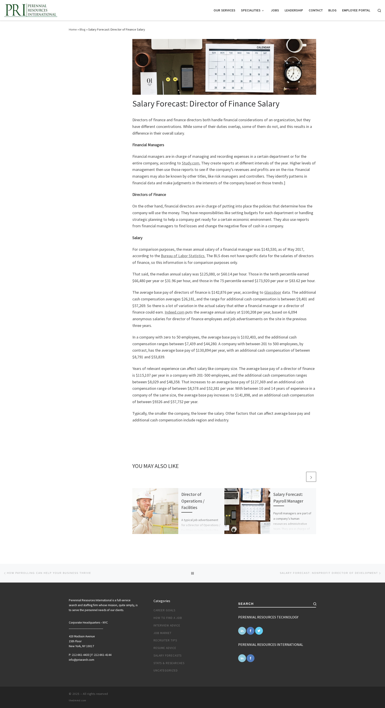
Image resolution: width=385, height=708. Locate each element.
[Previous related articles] (300, 477)
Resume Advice (165, 648)
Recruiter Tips (165, 640)
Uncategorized (166, 670)
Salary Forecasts (168, 655)
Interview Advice (167, 625)
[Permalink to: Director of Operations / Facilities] (155, 511)
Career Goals (164, 610)
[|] (30, 9)
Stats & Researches (169, 663)
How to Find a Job (168, 618)
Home (73, 29)
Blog (83, 29)
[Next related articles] (311, 477)
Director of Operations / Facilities (193, 501)
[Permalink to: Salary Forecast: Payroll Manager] (247, 511)
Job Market (163, 633)
